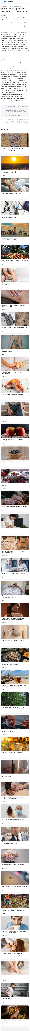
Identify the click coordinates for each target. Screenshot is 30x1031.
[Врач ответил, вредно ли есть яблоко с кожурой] (15, 434)
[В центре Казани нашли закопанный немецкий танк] (15, 322)
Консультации (4, 6)
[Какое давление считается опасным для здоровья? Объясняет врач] (15, 211)
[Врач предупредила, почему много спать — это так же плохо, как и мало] (15, 591)
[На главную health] (9, 1)
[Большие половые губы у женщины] (15, 188)
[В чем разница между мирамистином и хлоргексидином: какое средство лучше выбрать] (15, 814)
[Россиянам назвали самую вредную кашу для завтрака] (15, 479)
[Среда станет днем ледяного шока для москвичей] (15, 702)
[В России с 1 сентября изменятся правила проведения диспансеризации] (15, 568)
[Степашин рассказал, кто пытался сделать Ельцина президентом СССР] (15, 837)
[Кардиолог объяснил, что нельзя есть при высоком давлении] (15, 1015)
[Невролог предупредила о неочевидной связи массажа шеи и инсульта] (15, 792)
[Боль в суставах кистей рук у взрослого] (15, 859)
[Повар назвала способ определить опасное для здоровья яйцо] (15, 367)
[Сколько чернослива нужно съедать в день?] (15, 456)
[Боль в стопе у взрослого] (15, 971)
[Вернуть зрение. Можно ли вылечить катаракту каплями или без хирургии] (15, 948)
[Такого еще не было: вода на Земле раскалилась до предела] (15, 166)
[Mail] (5, 1)
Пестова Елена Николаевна (14, 57)
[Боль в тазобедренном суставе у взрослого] (15, 412)
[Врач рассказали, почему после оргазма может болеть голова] (15, 546)
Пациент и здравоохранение (15, 6)
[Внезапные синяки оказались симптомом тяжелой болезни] (15, 300)
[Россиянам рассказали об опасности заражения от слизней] (15, 747)
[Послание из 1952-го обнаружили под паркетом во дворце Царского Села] (15, 143)
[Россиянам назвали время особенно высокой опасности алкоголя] (15, 680)
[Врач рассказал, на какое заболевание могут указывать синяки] (15, 345)
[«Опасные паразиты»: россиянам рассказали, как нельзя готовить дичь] (15, 501)
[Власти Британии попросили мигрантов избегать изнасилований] (15, 233)
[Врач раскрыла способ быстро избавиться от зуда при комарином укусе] (15, 881)
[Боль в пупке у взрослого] (15, 993)
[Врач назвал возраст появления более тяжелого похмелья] (15, 725)
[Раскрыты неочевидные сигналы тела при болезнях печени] (15, 278)
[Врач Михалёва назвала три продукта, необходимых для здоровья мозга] (15, 389)
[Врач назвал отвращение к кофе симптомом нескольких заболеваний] (15, 926)
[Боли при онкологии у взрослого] (15, 524)
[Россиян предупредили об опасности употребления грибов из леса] (15, 658)
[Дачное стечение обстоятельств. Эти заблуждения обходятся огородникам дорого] (15, 904)
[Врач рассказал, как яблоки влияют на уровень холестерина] (15, 255)
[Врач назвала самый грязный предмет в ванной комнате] (15, 770)
